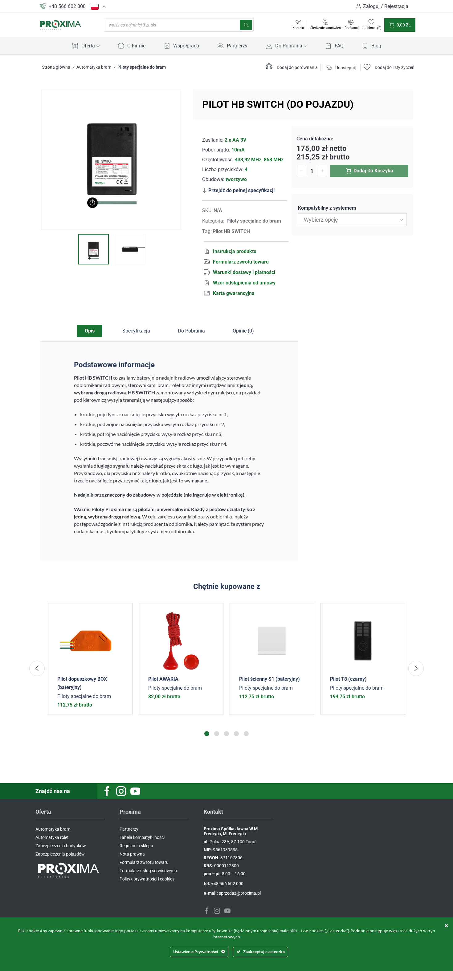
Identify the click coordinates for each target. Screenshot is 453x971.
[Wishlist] (123, 613)
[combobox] (352, 219)
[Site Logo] (60, 24)
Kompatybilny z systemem (327, 208)
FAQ (339, 46)
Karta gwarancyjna (234, 293)
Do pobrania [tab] (191, 331)
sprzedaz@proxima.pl (240, 893)
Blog (376, 46)
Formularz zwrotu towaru (241, 262)
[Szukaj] (246, 25)
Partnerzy (237, 46)
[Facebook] (107, 791)
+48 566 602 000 (67, 6)
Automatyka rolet (52, 837)
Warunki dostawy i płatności (244, 272)
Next (416, 668)
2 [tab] (216, 733)
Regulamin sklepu (136, 845)
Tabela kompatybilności (142, 837)
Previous (37, 668)
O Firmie (136, 46)
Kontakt (298, 28)
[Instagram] (121, 791)
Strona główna (56, 67)
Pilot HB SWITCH (231, 231)
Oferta (88, 46)
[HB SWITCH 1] (93, 249)
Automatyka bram (93, 67)
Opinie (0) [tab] (243, 331)
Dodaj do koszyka (373, 171)
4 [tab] (236, 733)
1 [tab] (206, 733)
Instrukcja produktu (234, 251)
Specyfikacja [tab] (136, 331)
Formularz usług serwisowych (148, 870)
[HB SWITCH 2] (130, 249)
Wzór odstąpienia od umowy (244, 283)
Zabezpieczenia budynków (60, 845)
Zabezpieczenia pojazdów (60, 854)
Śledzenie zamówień (325, 28)
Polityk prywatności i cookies (147, 878)
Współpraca (186, 46)
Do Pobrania (288, 46)
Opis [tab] (90, 331)
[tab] (89, 331)
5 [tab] (246, 733)
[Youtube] (135, 791)
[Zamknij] (446, 925)
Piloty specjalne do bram (141, 67)
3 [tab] (226, 733)
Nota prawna (132, 854)
